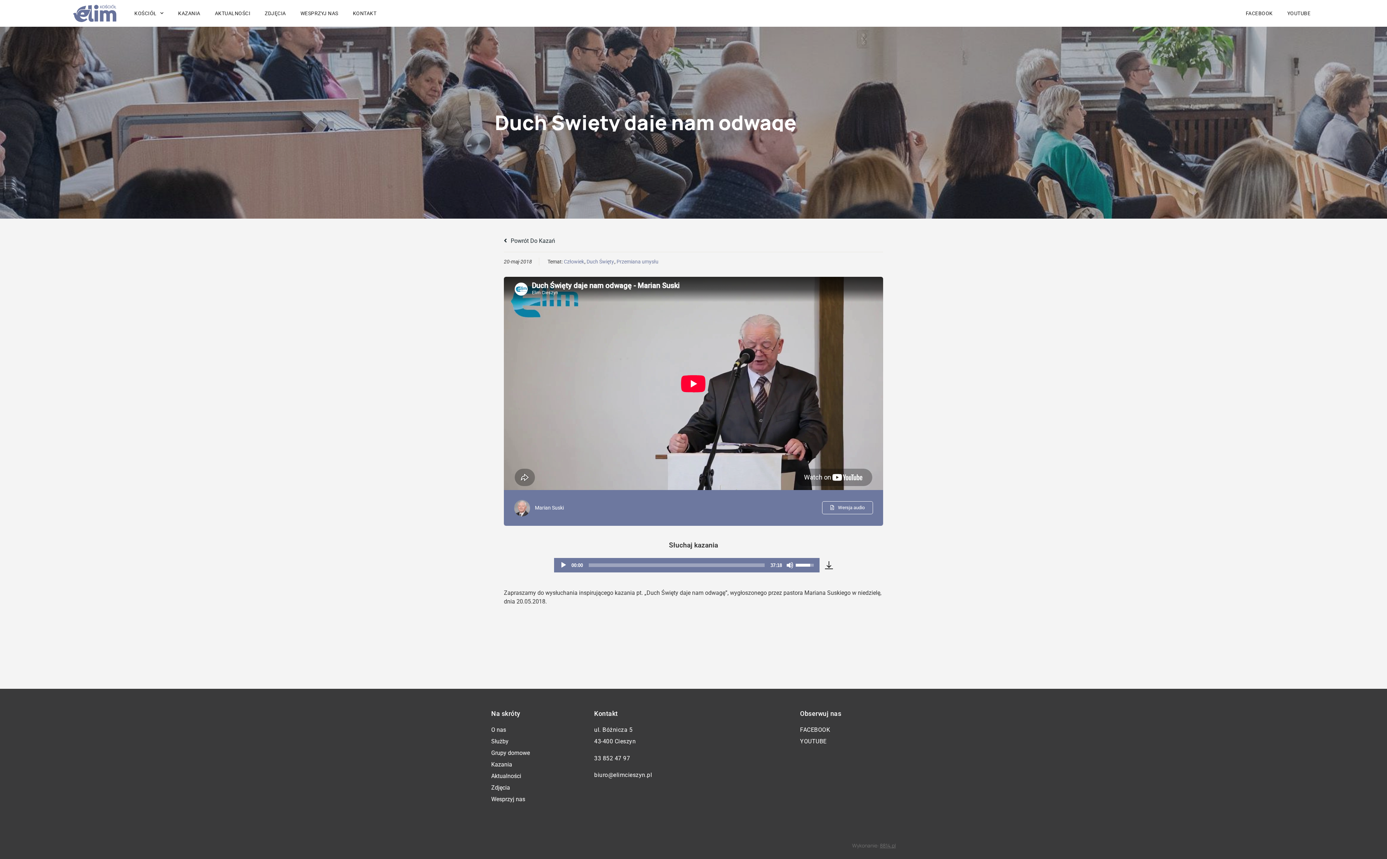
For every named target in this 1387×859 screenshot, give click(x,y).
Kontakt (365, 13)
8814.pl (888, 845)
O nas (498, 729)
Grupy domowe (510, 753)
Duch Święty (600, 262)
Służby (500, 741)
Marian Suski (549, 508)
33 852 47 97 (612, 758)
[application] (687, 565)
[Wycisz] (790, 565)
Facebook (1259, 13)
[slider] (677, 565)
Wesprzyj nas (319, 13)
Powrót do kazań (532, 240)
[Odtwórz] (563, 565)
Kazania (189, 13)
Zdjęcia (275, 13)
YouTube (1299, 13)
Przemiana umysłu (637, 262)
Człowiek (574, 262)
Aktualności (233, 13)
